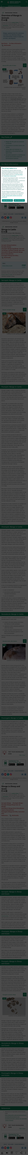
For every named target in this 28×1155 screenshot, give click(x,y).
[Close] (25, 168)
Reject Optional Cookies (19, 200)
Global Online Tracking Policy (10, 176)
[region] (14, 185)
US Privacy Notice (19, 174)
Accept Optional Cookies (7, 200)
